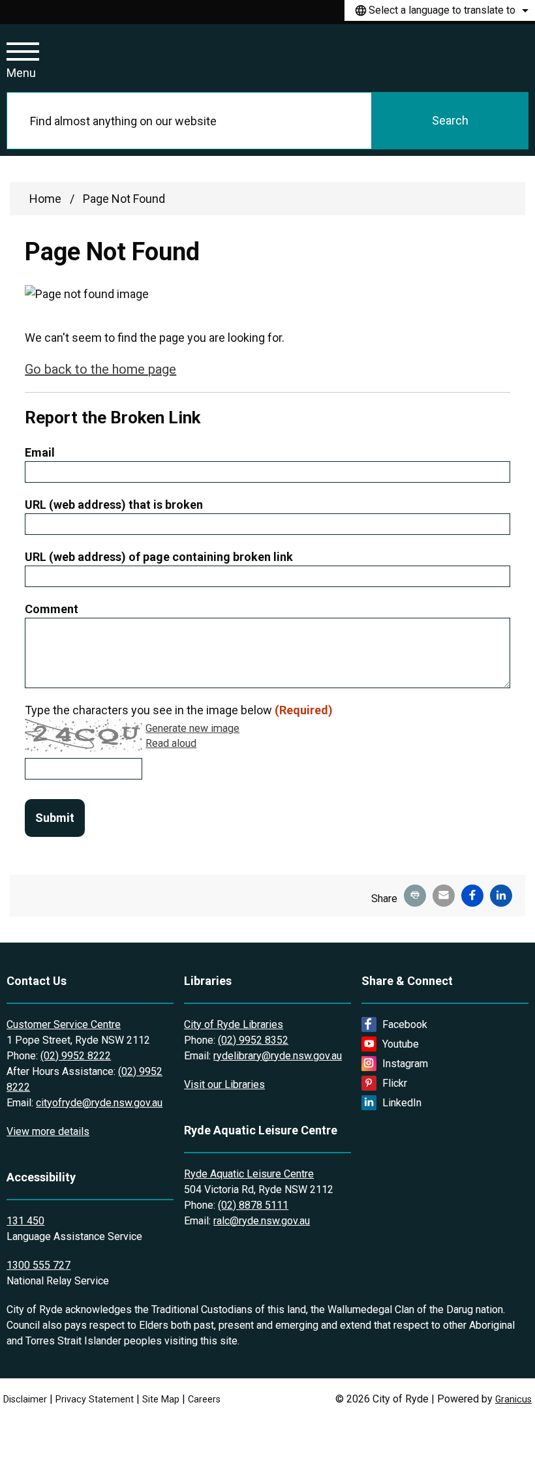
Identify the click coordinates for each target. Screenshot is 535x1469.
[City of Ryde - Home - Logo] (132, 58)
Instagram (405, 1063)
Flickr (394, 1083)
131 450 (25, 1221)
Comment (51, 609)
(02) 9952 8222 (75, 1056)
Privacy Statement (94, 1399)
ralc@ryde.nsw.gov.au (261, 1221)
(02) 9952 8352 (253, 1040)
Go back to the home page (100, 369)
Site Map (160, 1399)
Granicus (513, 1399)
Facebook (404, 1024)
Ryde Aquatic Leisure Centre (249, 1174)
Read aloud (170, 744)
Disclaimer (25, 1399)
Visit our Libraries (224, 1084)
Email (40, 452)
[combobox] (439, 10)
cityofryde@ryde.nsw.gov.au (99, 1103)
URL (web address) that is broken (114, 504)
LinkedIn (401, 1103)
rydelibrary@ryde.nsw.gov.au (277, 1056)
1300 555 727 (38, 1265)
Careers (204, 1399)
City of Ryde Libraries (233, 1024)
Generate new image (192, 729)
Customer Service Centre (64, 1024)
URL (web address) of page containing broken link (159, 557)
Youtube (400, 1044)
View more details (48, 1131)
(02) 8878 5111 (253, 1205)
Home (45, 198)
